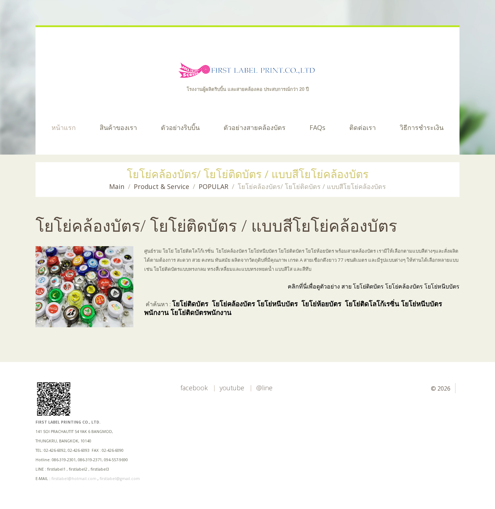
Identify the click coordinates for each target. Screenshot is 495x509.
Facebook (194, 387)
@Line (264, 387)
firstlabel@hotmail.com (73, 478)
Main (116, 186)
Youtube (232, 387)
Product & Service (161, 186)
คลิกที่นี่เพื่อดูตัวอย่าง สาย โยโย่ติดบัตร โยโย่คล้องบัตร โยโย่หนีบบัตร (373, 286)
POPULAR (213, 186)
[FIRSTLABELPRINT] (247, 70)
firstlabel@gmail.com (120, 478)
